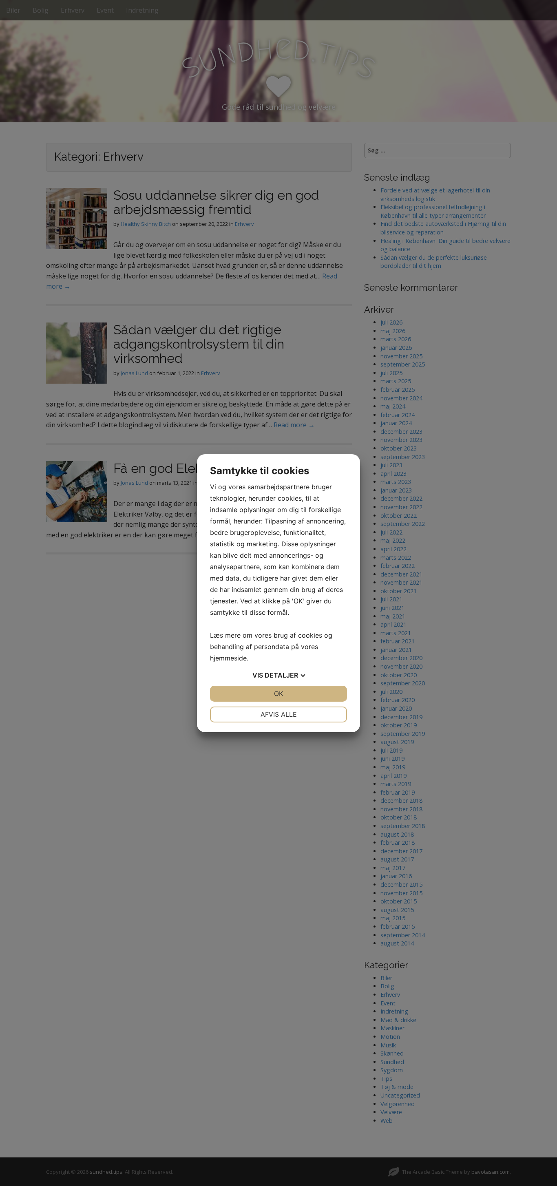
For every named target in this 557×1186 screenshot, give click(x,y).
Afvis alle (279, 714)
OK (278, 693)
